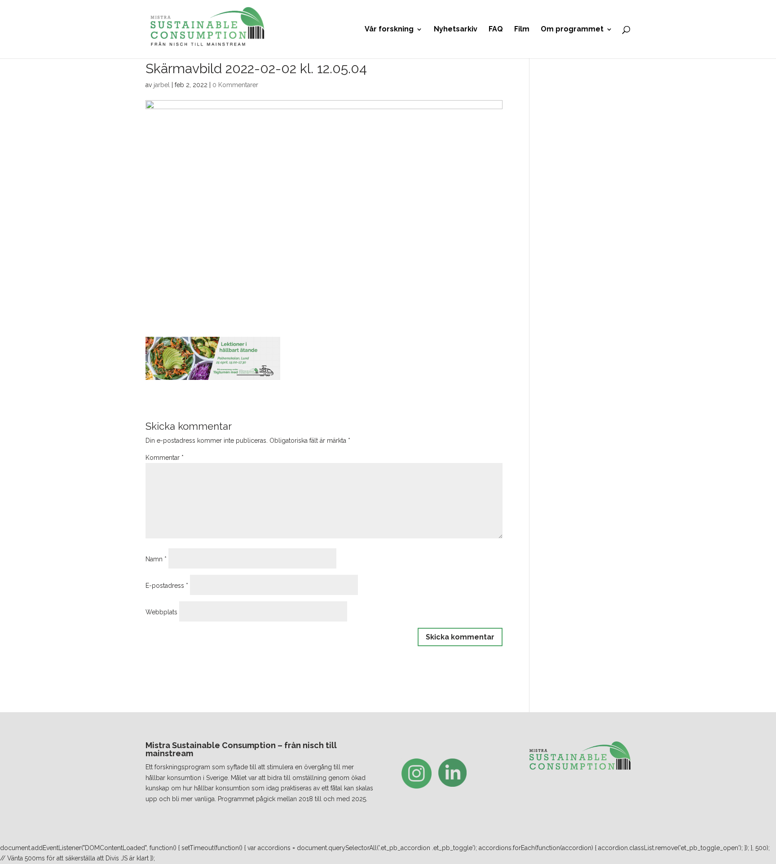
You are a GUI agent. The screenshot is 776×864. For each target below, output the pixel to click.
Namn (156, 559)
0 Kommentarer (235, 84)
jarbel (162, 84)
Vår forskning (389, 29)
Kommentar (165, 457)
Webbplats (161, 612)
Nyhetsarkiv (455, 29)
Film (521, 29)
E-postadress (167, 585)
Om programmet (572, 29)
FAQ (496, 29)
